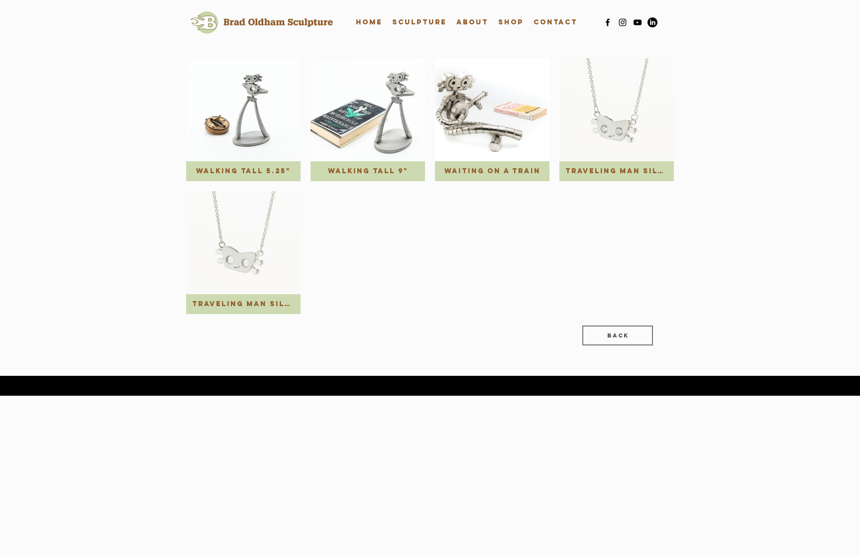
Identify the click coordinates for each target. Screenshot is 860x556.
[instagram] (623, 22)
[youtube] (638, 22)
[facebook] (608, 22)
